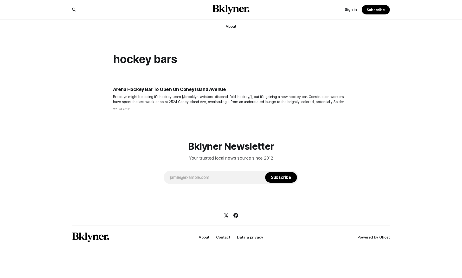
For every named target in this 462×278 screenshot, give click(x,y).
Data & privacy (250, 237)
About (231, 26)
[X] (226, 215)
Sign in (351, 9)
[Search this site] (74, 9)
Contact (223, 237)
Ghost (384, 237)
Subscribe (376, 9)
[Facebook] (235, 215)
